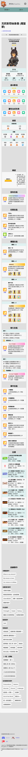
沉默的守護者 (7, 590)
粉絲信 (20, 643)
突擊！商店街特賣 (18, 598)
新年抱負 (12, 647)
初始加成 (5, 631)
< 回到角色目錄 (6, 31)
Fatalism (15, 684)
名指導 (17, 692)
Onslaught (6, 611)
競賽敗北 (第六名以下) (9, 668)
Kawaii (13, 611)
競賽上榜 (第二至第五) (9, 664)
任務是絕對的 (7, 704)
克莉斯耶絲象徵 (14, 41)
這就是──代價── (8, 692)
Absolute (5, 688)
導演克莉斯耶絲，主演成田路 (11, 594)
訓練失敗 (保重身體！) (16, 631)
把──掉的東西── (8, 700)
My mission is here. (8, 578)
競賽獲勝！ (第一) (8, 660)
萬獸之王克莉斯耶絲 (8, 615)
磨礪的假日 (18, 700)
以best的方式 (7, 598)
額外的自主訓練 (7, 639)
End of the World (8, 696)
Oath (4, 623)
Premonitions (7, 684)
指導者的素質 (20, 615)
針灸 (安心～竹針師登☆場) (10, 651)
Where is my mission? (9, 574)
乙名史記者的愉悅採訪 (9, 672)
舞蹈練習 (5, 647)
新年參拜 (19, 647)
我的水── (18, 696)
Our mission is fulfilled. (9, 582)
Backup (19, 611)
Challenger (20, 688)
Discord (13, 688)
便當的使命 (6, 602)
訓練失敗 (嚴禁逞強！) (9, 635)
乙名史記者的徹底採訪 (9, 676)
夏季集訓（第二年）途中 (10, 643)
